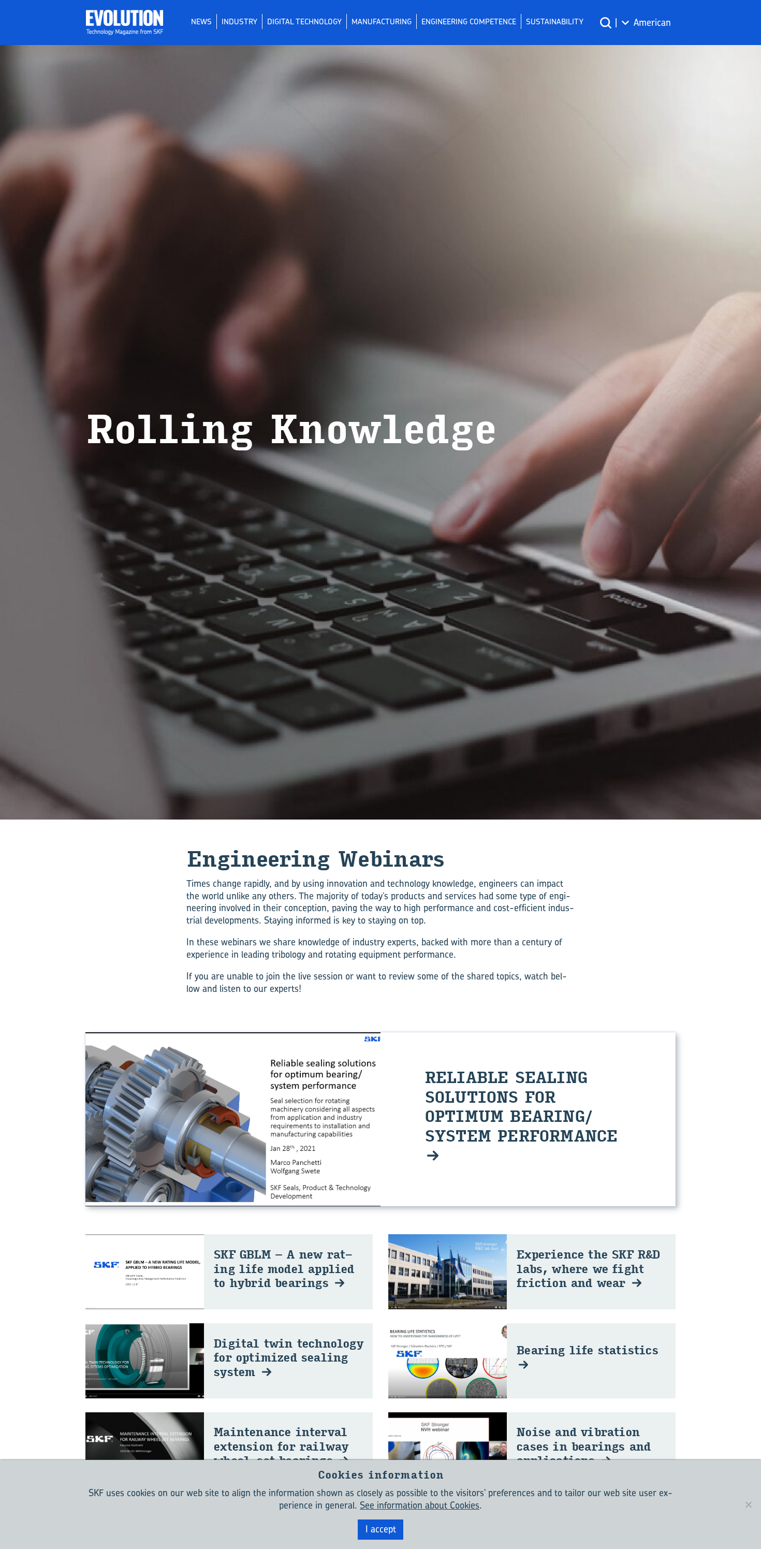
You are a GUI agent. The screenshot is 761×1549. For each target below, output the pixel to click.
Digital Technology (304, 21)
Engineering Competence (468, 21)
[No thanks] (748, 1504)
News (201, 21)
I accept (380, 1529)
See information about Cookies (419, 1505)
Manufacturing (382, 21)
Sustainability (554, 21)
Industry (239, 21)
